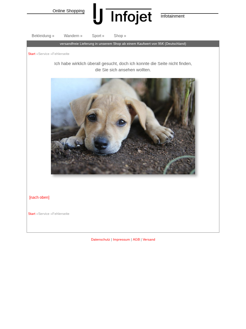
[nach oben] (39, 197)
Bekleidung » (43, 36)
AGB (136, 239)
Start (31, 54)
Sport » (98, 36)
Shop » (120, 36)
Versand (149, 239)
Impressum (121, 239)
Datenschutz (100, 239)
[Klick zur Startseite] (123, 25)
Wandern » (73, 36)
